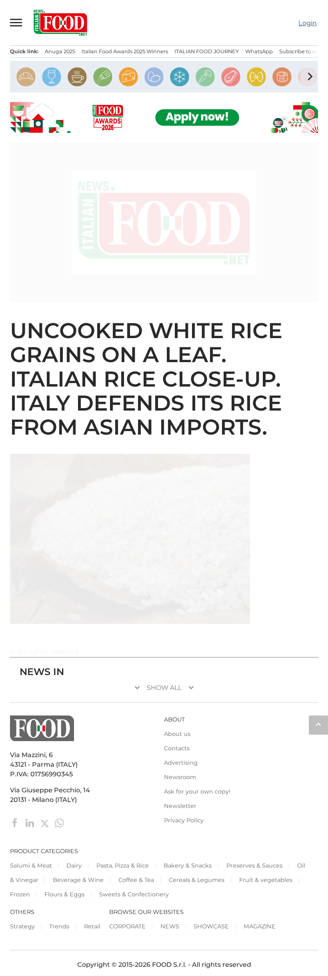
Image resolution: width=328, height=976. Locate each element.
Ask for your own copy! (197, 791)
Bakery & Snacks (188, 865)
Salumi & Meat (31, 865)
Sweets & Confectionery (134, 894)
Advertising (181, 762)
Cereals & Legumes (196, 880)
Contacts (177, 748)
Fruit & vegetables (265, 880)
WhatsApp (259, 51)
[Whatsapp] (59, 822)
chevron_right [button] (310, 76)
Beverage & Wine (78, 880)
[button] (16, 22)
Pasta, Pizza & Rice (122, 865)
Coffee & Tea (136, 880)
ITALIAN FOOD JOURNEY (206, 51)
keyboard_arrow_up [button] (318, 724)
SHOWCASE (211, 926)
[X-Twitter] (45, 822)
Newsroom (180, 777)
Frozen (20, 894)
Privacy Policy (184, 820)
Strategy (22, 926)
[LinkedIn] (30, 822)
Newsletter (180, 806)
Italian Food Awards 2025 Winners (125, 51)
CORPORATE (127, 926)
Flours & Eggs (64, 894)
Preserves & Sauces (254, 865)
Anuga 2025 (60, 51)
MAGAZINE (260, 926)
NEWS (169, 926)
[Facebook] (16, 822)
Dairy (74, 865)
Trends (59, 926)
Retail (92, 926)
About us (177, 734)
